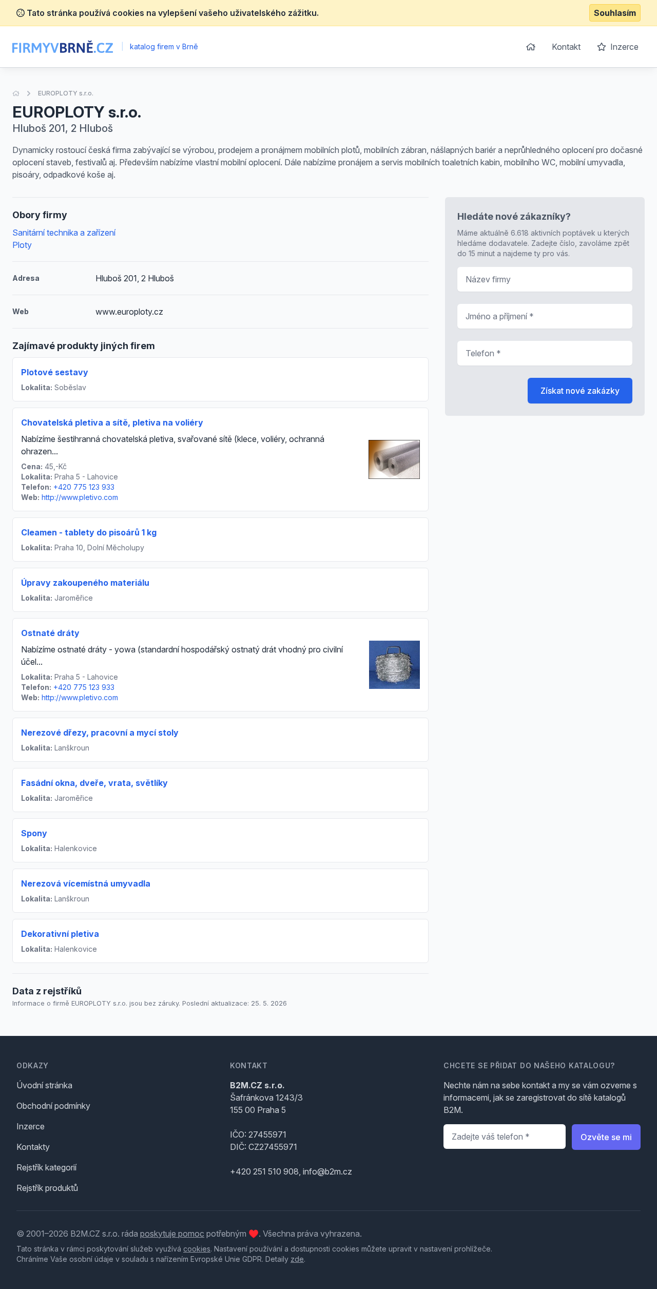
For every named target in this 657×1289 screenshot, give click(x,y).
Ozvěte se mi (606, 1137)
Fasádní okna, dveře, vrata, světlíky (94, 783)
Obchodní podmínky (53, 1106)
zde (297, 1259)
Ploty (22, 245)
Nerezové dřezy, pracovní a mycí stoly (100, 732)
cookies (196, 1248)
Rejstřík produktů (47, 1188)
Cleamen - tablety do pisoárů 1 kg (89, 532)
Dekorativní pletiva (60, 934)
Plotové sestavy (54, 372)
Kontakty (33, 1147)
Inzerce (623, 47)
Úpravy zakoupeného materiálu (85, 583)
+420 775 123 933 (83, 487)
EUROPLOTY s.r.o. (65, 93)
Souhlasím (615, 13)
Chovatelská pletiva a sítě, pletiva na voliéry (112, 422)
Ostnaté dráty (50, 633)
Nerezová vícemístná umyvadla (85, 883)
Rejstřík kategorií (46, 1167)
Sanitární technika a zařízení (63, 232)
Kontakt (566, 47)
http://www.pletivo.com (80, 497)
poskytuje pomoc (172, 1233)
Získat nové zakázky (580, 391)
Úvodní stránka (44, 1085)
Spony (34, 833)
